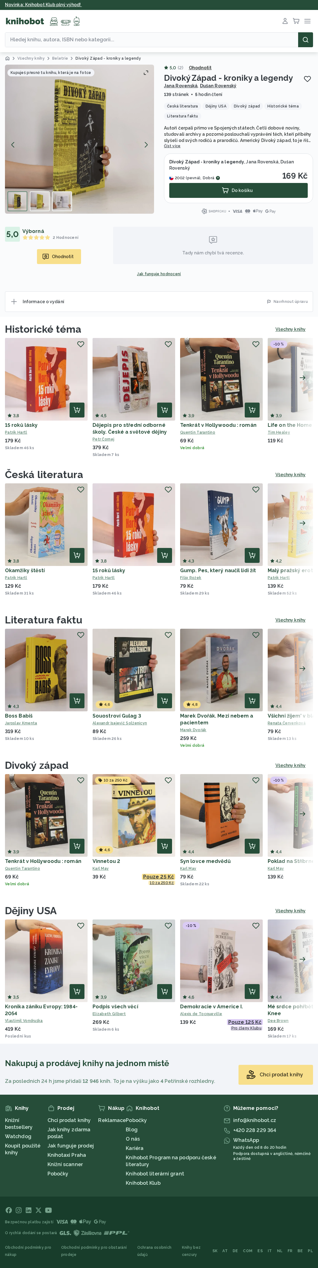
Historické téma (43, 329)
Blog (131, 1130)
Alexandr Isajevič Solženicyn (120, 723)
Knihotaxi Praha (67, 1155)
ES (260, 1251)
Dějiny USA (31, 910)
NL (280, 1251)
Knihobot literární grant (155, 1174)
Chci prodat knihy (69, 1120)
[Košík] (296, 21)
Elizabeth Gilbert (109, 1014)
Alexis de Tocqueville (201, 1014)
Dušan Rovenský (218, 85)
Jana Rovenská (181, 85)
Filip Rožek (190, 578)
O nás (133, 1139)
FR (290, 1251)
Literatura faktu (44, 620)
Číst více (172, 146)
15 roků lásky (21, 425)
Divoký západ (37, 765)
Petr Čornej (103, 439)
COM (247, 1251)
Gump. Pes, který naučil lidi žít (218, 570)
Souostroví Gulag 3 (117, 716)
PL (310, 1251)
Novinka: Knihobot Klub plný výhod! (43, 4)
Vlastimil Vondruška (24, 1021)
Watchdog (18, 1136)
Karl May (101, 868)
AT (225, 1251)
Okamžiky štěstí (25, 570)
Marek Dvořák (193, 730)
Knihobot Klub (143, 1183)
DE (235, 1251)
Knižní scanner (65, 1164)
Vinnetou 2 (106, 861)
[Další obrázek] (146, 144)
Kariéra (134, 1148)
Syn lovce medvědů (205, 861)
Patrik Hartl (16, 432)
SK (215, 1251)
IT (270, 1251)
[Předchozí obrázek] (13, 144)
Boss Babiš (19, 716)
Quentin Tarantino (197, 432)
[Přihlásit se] (285, 21)
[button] (79, 139)
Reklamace (112, 1120)
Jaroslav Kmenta (21, 723)
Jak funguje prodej (71, 1146)
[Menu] (307, 21)
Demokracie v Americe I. (211, 1007)
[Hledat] (305, 39)
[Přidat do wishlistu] (307, 78)
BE (300, 1251)
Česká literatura (44, 474)
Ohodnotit (200, 67)
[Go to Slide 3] (62, 201)
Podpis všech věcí (115, 1007)
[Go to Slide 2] (40, 201)
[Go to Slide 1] (17, 201)
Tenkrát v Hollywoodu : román (218, 425)
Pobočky (58, 1174)
